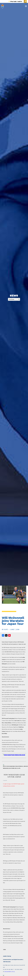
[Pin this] (9, 635)
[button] (25, 1)
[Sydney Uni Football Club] (2, 6)
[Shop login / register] (9, 1)
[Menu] (26, 6)
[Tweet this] (6, 635)
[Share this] (3, 635)
